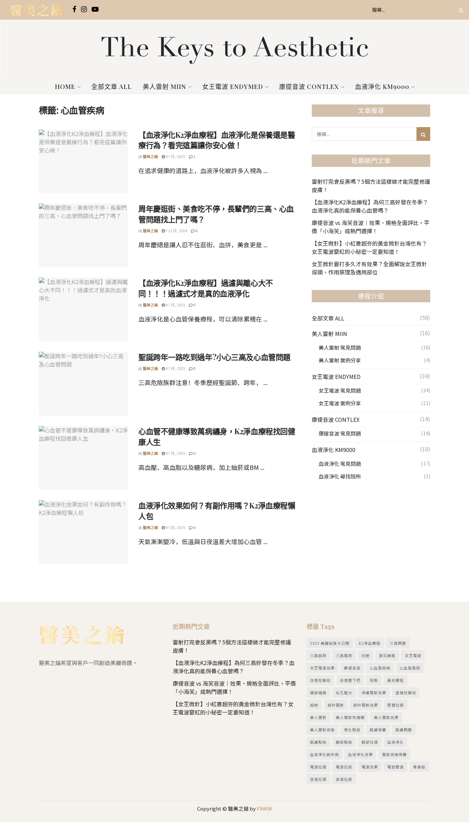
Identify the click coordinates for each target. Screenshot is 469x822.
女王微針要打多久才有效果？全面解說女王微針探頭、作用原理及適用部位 (369, 268)
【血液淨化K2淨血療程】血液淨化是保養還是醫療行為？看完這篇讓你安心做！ (216, 140)
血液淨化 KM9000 (382, 86)
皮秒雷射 (336, 705)
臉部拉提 (370, 742)
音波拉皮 (344, 779)
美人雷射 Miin (164, 86)
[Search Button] (459, 10)
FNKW (264, 808)
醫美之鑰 (150, 156)
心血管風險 (410, 668)
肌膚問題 (404, 729)
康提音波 (352, 668)
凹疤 (366, 655)
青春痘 (419, 766)
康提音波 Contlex (309, 86)
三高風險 (344, 655)
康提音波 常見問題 (340, 433)
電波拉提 (318, 766)
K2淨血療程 (369, 643)
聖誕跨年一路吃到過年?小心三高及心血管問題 (214, 357)
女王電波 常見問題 (340, 390)
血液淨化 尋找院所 (340, 476)
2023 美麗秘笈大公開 (330, 643)
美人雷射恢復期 (350, 717)
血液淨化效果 (360, 754)
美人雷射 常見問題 (340, 347)
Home (65, 86)
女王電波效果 (322, 668)
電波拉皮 (344, 766)
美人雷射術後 (322, 729)
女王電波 (413, 655)
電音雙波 (395, 766)
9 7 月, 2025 (175, 156)
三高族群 (318, 655)
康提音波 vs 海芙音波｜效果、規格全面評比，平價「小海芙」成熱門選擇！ (371, 226)
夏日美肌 (387, 655)
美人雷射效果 (386, 717)
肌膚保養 (378, 729)
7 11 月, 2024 (176, 230)
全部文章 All (111, 86)
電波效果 (370, 766)
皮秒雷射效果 (365, 705)
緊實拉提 (395, 705)
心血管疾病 (380, 668)
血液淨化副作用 (324, 754)
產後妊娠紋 (406, 692)
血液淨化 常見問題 (340, 463)
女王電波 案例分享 (340, 403)
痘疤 (314, 705)
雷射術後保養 (394, 754)
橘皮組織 (318, 692)
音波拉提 (318, 779)
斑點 (374, 680)
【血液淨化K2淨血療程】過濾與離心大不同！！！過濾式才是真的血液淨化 (205, 288)
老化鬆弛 (352, 729)
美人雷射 (318, 717)
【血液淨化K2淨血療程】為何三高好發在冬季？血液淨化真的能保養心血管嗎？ (370, 206)
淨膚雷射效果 (374, 692)
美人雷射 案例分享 (340, 360)
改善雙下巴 (350, 680)
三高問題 (398, 643)
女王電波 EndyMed (232, 86)
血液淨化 (395, 742)
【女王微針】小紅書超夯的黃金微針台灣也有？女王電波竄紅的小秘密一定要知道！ (369, 247)
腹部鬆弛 (344, 742)
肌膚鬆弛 (318, 742)
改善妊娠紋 (320, 680)
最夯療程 (395, 680)
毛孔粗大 (344, 692)
